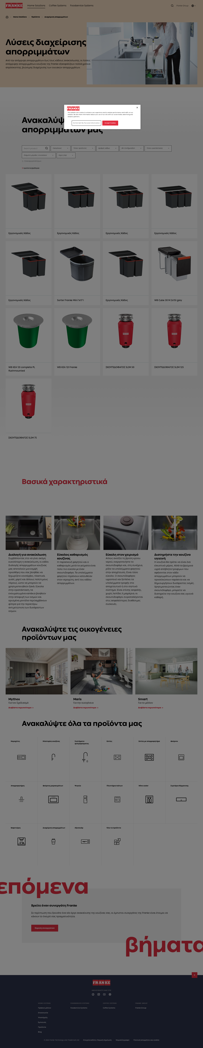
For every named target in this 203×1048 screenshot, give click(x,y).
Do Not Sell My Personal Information (86, 123)
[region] (102, 117)
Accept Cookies (110, 123)
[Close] (137, 107)
